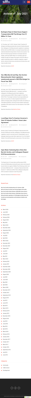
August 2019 (6, 297)
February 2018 (6, 334)
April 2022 (5, 238)
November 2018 (6, 316)
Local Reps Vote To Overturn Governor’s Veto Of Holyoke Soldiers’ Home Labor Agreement (14, 120)
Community (5, 365)
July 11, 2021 (5, 124)
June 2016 (5, 354)
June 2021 (5, 253)
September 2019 (7, 295)
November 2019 (6, 290)
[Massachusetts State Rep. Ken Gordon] (6, 2)
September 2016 (7, 349)
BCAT (12, 66)
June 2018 (5, 323)
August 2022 (6, 232)
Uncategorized (24, 38)
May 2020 (5, 282)
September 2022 (7, 230)
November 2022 (6, 227)
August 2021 (6, 248)
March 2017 (5, 344)
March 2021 (5, 258)
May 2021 (5, 256)
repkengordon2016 (14, 38)
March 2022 (5, 240)
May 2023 (5, 222)
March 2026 (5, 209)
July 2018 (5, 321)
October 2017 (6, 341)
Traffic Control (6, 367)
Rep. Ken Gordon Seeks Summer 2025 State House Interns (14, 191)
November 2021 (6, 245)
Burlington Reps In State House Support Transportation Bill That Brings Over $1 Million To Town (14, 34)
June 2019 (5, 303)
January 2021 (6, 264)
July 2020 (5, 277)
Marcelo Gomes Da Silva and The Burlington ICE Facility (14, 189)
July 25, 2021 (5, 38)
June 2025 (5, 212)
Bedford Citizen (16, 109)
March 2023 (5, 225)
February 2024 (6, 217)
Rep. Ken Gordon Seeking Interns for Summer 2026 (12, 187)
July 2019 (5, 300)
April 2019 (5, 305)
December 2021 (6, 243)
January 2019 (6, 313)
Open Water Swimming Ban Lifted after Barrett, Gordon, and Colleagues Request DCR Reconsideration (14, 152)
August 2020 (6, 274)
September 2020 (7, 271)
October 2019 (6, 292)
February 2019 (6, 310)
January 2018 (6, 336)
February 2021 (6, 261)
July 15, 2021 (5, 83)
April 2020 (5, 284)
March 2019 (5, 308)
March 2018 (5, 331)
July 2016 (5, 352)
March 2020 (5, 287)
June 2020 (5, 279)
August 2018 (6, 318)
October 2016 (6, 347)
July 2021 (5, 251)
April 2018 (5, 329)
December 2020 (6, 266)
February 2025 (6, 214)
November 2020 (6, 269)
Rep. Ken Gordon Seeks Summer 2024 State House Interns (14, 193)
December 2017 (6, 339)
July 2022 (5, 235)
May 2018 (5, 326)
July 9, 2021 (4, 156)
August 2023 (6, 219)
